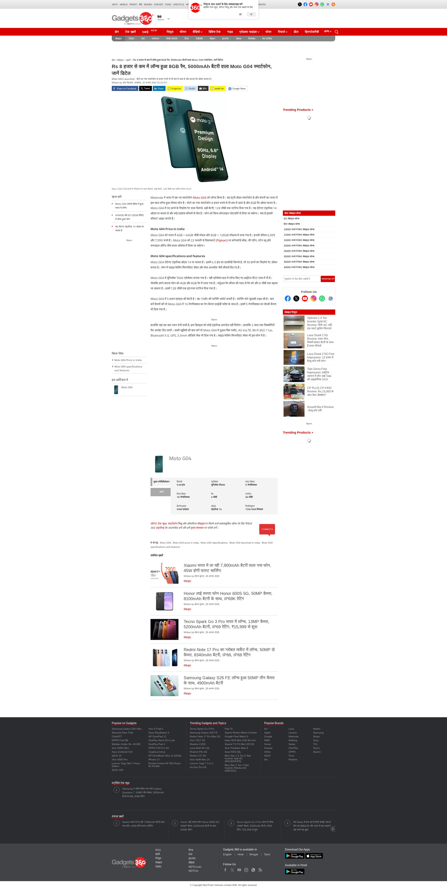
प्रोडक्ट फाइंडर (248, 32)
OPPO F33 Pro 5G (158, 748)
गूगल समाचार (196, 528)
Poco (291, 755)
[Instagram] (313, 298)
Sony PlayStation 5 (158, 732)
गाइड (230, 32)
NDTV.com (195, 866)
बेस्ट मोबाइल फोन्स (292, 224)
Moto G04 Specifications (214, 542)
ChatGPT (117, 736)
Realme (293, 759)
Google (268, 736)
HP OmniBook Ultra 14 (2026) (164, 755)
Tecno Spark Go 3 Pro (202, 728)
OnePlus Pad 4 (156, 744)
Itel (266, 759)
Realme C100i (198, 744)
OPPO (292, 751)
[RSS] (333, 4)
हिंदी (140, 4)
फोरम (269, 32)
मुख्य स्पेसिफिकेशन (161, 482)
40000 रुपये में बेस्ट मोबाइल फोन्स (299, 267)
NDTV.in (193, 870)
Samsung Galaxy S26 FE (204, 732)
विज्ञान (212, 38)
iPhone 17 (154, 759)
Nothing (293, 740)
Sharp (316, 736)
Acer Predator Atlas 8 (236, 748)
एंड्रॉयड (160, 528)
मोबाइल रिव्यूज (291, 312)
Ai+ (266, 728)
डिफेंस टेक (215, 32)
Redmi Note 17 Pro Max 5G (205, 736)
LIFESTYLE (178, 4)
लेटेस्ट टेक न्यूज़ (158, 523)
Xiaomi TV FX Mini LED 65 (239, 744)
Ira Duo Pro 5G (198, 767)
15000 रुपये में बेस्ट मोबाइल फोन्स (299, 240)
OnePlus (293, 748)
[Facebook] (288, 298)
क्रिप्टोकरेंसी (312, 32)
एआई (149, 31)
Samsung (318, 732)
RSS (158, 850)
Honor (267, 744)
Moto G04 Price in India (128, 360)
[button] (332, 829)
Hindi (240, 854)
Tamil (267, 854)
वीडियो (196, 32)
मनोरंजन (155, 38)
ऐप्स (143, 38)
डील (296, 32)
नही (240, 14)
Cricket (158, 4)
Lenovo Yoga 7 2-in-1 (202, 763)
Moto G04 (199, 197)
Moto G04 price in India (186, 542)
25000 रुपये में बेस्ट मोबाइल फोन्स (299, 251)
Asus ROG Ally (233, 751)
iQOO (267, 755)
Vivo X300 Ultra (120, 748)
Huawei (268, 748)
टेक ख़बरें (130, 32)
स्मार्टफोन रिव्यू (175, 523)
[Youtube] (305, 298)
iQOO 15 (117, 755)
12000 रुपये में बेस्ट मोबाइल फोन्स (299, 234)
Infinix (267, 751)
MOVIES (148, 4)
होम (117, 32)
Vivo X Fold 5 (155, 728)
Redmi (316, 728)
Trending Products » (298, 110)
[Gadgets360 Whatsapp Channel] (322, 298)
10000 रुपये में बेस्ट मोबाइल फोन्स (299, 229)
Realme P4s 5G (198, 751)
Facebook (225, 869)
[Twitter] (296, 298)
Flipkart (222, 240)
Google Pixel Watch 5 (236, 736)
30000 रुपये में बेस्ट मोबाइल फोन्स (299, 256)
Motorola (293, 736)
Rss (260, 869)
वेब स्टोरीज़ (267, 38)
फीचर (183, 32)
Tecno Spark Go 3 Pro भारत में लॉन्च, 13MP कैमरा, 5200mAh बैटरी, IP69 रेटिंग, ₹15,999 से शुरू (255, 826)
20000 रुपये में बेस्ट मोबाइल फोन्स (299, 245)
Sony (316, 740)
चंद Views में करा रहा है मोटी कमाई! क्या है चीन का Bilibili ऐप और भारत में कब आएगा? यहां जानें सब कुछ (312, 826)
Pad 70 (229, 728)
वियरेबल (251, 38)
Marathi (261, 4)
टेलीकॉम (199, 38)
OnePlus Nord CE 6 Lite (161, 740)
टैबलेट (131, 38)
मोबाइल (118, 38)
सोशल (238, 38)
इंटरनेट (225, 38)
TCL (315, 744)
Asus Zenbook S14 (122, 751)
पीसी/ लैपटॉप (171, 38)
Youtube (239, 869)
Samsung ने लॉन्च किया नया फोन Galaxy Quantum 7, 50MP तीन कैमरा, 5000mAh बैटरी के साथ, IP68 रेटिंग (143, 792)
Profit (133, 4)
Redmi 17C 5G (198, 755)
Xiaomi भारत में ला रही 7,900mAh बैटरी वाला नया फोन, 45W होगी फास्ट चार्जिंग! (143, 824)
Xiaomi (317, 751)
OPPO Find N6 (120, 740)
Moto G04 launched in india (244, 542)
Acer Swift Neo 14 (200, 759)
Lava (291, 728)
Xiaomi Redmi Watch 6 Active (241, 732)
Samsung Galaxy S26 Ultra (127, 728)
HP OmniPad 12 (157, 736)
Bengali (254, 854)
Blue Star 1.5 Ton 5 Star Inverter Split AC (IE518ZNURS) (238, 758)
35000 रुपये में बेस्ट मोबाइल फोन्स (299, 261)
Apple (267, 732)
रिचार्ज (281, 32)
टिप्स (187, 38)
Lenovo (293, 732)
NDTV (115, 4)
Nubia (292, 744)
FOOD (168, 4)
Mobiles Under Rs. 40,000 (126, 744)
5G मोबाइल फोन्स (291, 218)
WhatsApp (253, 869)
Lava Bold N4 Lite (199, 748)
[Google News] (331, 298)
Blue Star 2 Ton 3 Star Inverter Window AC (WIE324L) (237, 768)
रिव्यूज (170, 32)
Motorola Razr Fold (122, 732)
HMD (267, 740)
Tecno (316, 748)
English (227, 854)
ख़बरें (128, 60)
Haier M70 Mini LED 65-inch (240, 740)
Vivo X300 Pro (119, 759)
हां (251, 14)
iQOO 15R (117, 770)
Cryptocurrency (156, 751)
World (124, 4)
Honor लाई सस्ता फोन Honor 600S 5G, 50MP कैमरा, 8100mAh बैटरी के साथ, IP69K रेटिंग (200, 826)
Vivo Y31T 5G (197, 740)
